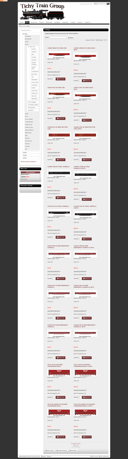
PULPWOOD (34, 85)
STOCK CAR (34, 90)
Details (26, 113)
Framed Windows (29, 121)
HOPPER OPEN (33, 68)
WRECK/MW (34, 98)
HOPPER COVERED (33, 63)
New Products (50, 450)
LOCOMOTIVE (34, 71)
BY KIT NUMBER (32, 102)
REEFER (33, 87)
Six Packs (27, 138)
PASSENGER (34, 79)
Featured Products (62, 450)
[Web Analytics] (3, 0)
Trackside (27, 146)
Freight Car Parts (29, 127)
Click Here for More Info (54, 71)
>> (79, 446)
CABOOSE (33, 51)
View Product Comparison (29, 161)
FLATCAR (33, 57)
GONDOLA (34, 60)
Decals (26, 44)
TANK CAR (33, 96)
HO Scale (25, 33)
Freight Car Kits (28, 124)
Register (44, 456)
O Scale (25, 155)
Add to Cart (61, 79)
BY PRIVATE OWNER (33, 104)
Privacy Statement (104, 456)
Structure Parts (28, 140)
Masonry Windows (29, 130)
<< (72, 446)
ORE (32, 77)
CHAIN (26, 41)
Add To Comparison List (54, 75)
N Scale (25, 152)
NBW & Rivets (28, 132)
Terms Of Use (95, 456)
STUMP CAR (34, 93)
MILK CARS (34, 74)
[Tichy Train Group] (42, 11)
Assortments (28, 36)
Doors (26, 116)
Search (71, 37)
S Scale (25, 157)
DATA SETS (31, 110)
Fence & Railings (29, 119)
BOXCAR (33, 49)
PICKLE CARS (34, 82)
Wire (26, 149)
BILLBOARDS (28, 39)
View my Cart (24, 179)
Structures (27, 143)
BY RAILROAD (31, 107)
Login (50, 456)
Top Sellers (74, 450)
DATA (32, 54)
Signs (26, 135)
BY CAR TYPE (31, 46)
